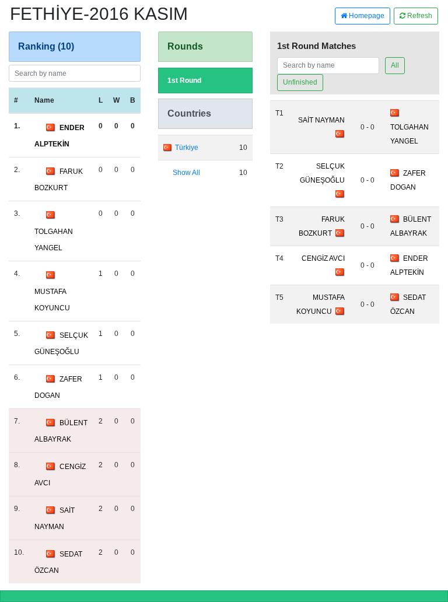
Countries (189, 113)
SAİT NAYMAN (321, 120)
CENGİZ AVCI (323, 258)
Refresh (418, 16)
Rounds (185, 46)
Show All (186, 173)
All (395, 65)
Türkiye (186, 148)
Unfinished (300, 82)
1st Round (184, 80)
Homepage (365, 16)
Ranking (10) (46, 46)
